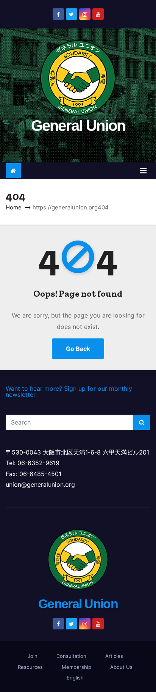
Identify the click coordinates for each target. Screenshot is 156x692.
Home (14, 207)
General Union (78, 125)
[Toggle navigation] (143, 171)
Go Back (78, 348)
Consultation (71, 656)
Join (32, 656)
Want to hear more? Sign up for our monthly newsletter (69, 391)
